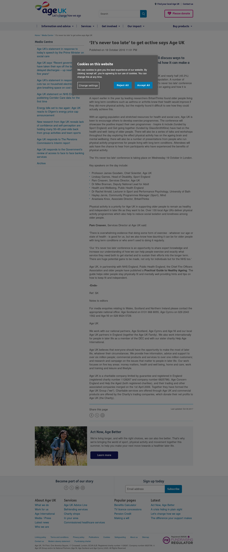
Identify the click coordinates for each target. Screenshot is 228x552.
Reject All (123, 85)
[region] (115, 75)
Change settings (88, 85)
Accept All (143, 85)
